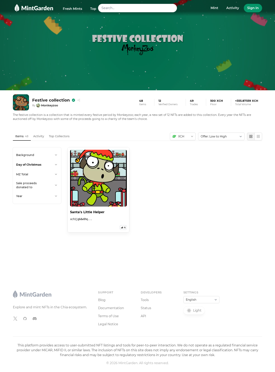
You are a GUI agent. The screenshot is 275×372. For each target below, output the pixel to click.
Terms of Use (108, 316)
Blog (101, 300)
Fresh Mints (72, 9)
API (143, 316)
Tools (145, 300)
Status (146, 308)
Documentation (111, 308)
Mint (214, 8)
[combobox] (137, 8)
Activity (232, 8)
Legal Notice (108, 324)
